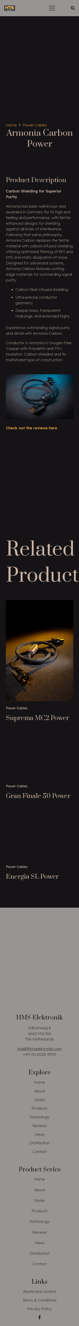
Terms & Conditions (40, 1300)
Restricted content (39, 1291)
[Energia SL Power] (39, 836)
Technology (39, 1116)
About (39, 1091)
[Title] (9, 8)
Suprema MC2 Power (37, 718)
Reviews (39, 1125)
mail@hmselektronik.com (39, 1048)
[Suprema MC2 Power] (39, 650)
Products (39, 1108)
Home (39, 1082)
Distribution (40, 1142)
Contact (39, 1151)
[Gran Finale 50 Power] (39, 756)
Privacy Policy (39, 1308)
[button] (52, 8)
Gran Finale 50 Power (38, 796)
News (40, 1134)
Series (39, 1099)
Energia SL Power (32, 877)
